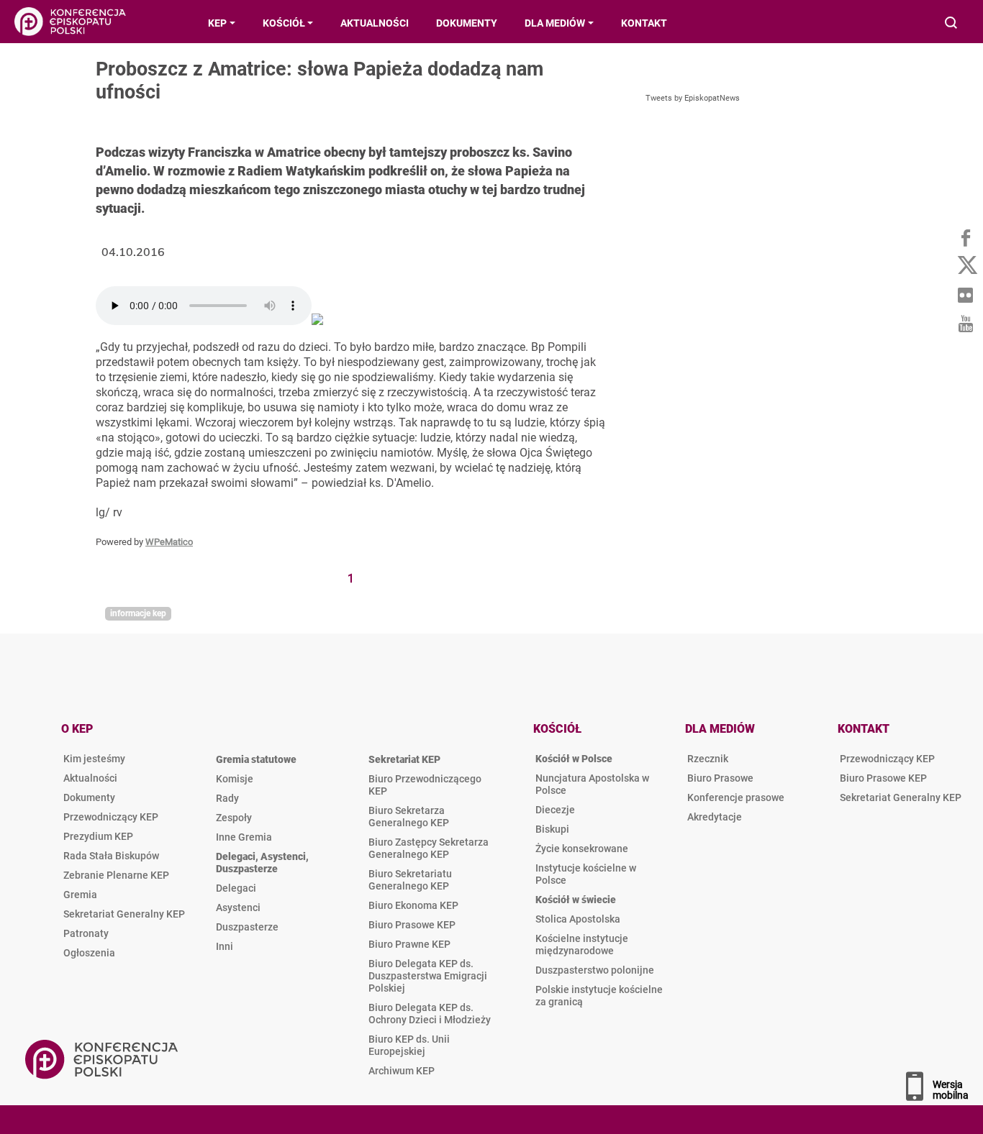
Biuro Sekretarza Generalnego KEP (408, 816)
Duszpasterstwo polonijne (594, 970)
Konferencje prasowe (735, 797)
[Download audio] (317, 321)
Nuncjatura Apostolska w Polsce (592, 784)
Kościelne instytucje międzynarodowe (581, 944)
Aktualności (90, 778)
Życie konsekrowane (581, 848)
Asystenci (238, 907)
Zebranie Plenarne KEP (116, 875)
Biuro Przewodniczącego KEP (424, 785)
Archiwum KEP (401, 1070)
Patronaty (86, 933)
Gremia (80, 894)
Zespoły (234, 817)
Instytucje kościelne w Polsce (585, 874)
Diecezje (555, 809)
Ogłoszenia (89, 953)
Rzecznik (707, 758)
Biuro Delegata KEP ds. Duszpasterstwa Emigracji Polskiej (427, 976)
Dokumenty (89, 797)
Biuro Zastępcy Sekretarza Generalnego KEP (428, 848)
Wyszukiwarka (951, 24)
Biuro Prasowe (720, 778)
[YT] (965, 323)
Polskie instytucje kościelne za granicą (599, 995)
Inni (224, 946)
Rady (227, 798)
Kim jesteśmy (94, 758)
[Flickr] (965, 294)
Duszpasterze (247, 927)
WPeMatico (169, 541)
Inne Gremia (244, 837)
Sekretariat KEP (404, 759)
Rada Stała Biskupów (111, 855)
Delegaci (236, 888)
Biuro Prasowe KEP (412, 924)
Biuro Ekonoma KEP (413, 905)
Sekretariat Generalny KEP (124, 914)
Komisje (234, 779)
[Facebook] (965, 237)
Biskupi (552, 829)
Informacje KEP (138, 613)
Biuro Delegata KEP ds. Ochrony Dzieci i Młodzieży (429, 1013)
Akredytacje (714, 817)
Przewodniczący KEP (110, 817)
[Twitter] (965, 266)
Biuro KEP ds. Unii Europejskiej (409, 1045)
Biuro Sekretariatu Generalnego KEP (410, 880)
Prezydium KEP (98, 836)
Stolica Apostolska (577, 919)
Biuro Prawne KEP (409, 944)
